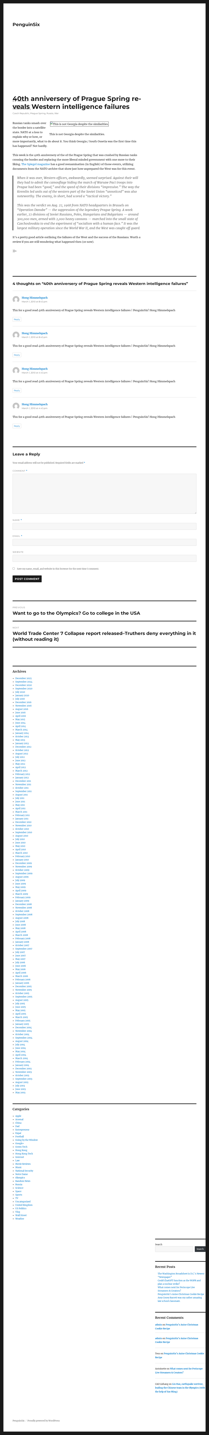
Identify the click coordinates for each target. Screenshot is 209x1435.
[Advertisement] (104, 70)
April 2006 (20, 972)
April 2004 (20, 1055)
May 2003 (20, 1092)
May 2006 (20, 969)
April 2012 (20, 767)
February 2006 (23, 979)
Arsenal (19, 1119)
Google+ (19, 1143)
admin (158, 1324)
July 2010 (20, 839)
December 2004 (23, 1027)
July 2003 (20, 1085)
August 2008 (21, 918)
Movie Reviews (23, 1164)
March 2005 (21, 1017)
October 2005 (22, 993)
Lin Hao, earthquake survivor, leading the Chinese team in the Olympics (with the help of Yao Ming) (180, 1388)
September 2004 (23, 1037)
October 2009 (22, 870)
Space (18, 1191)
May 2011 (20, 805)
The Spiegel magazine (35, 164)
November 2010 (23, 825)
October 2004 (22, 1034)
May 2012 (20, 764)
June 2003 (20, 1089)
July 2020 (20, 692)
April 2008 (20, 931)
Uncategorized (23, 1201)
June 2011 (20, 801)
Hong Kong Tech (24, 1153)
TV (16, 1198)
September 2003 (23, 1079)
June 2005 (20, 1007)
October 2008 (22, 911)
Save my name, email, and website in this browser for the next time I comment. (58, 568)
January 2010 (22, 859)
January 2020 (22, 695)
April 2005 (20, 1013)
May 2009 (20, 887)
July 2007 (20, 952)
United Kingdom (23, 1205)
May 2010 (20, 846)
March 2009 (21, 894)
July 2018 (20, 699)
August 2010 (21, 835)
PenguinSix (26, 24)
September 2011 (23, 791)
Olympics (20, 1177)
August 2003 (21, 1082)
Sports (18, 1194)
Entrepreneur (22, 1129)
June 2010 (20, 842)
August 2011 (21, 794)
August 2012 (21, 753)
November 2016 (23, 705)
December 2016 (23, 702)
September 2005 (23, 996)
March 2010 (21, 853)
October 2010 (22, 829)
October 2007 (22, 945)
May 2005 (20, 1010)
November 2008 (23, 907)
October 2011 (22, 788)
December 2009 (23, 863)
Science (19, 1188)
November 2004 (23, 1031)
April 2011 (20, 808)
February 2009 (23, 897)
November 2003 (23, 1072)
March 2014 (21, 729)
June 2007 (20, 955)
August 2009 (22, 877)
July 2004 (20, 1044)
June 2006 (20, 966)
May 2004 (20, 1051)
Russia (18, 1184)
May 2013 (20, 740)
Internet (19, 1157)
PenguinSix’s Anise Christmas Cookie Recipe (181, 1294)
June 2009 (20, 883)
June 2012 (20, 760)
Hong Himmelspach (35, 297)
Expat (18, 1133)
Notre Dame (21, 1174)
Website (18, 552)
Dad (17, 1126)
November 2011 (23, 784)
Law (17, 1160)
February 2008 (22, 938)
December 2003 (23, 1068)
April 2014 (20, 726)
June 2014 (20, 722)
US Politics (20, 1208)
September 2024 (23, 681)
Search (158, 1244)
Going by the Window (26, 1140)
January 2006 (22, 983)
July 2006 (20, 962)
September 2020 (23, 688)
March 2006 (21, 976)
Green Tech (21, 1146)
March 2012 (21, 770)
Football (19, 1136)
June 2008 (20, 924)
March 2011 (21, 811)
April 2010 (20, 849)
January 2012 (22, 777)
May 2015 (20, 719)
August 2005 (21, 1000)
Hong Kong (21, 1150)
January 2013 (22, 743)
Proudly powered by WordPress (43, 1420)
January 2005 (22, 1024)
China (18, 1123)
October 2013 (22, 736)
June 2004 (20, 1048)
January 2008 (22, 942)
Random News (22, 1181)
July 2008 (20, 921)
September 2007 (23, 948)
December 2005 (23, 986)
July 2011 (19, 798)
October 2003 (22, 1075)
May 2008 (20, 928)
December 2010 (23, 822)
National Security (24, 1170)
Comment (20, 470)
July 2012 (20, 757)
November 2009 (23, 866)
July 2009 (20, 880)
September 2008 (23, 914)
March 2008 (21, 935)
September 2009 (23, 873)
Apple (18, 1116)
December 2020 (23, 685)
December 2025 (23, 678)
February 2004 (22, 1061)
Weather (19, 1218)
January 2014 (22, 733)
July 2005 (20, 1003)
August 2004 (21, 1041)
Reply (17, 319)
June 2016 (20, 712)
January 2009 (22, 901)
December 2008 (23, 904)
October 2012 (22, 750)
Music (18, 1167)
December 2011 (23, 781)
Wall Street (21, 1215)
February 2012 (22, 774)
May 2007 (20, 959)
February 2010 (22, 856)
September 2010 (23, 832)
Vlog (17, 1212)
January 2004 (22, 1065)
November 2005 (23, 990)
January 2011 (21, 818)
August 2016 (21, 709)
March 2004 (21, 1058)
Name (17, 520)
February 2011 (22, 815)
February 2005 (22, 1020)
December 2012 (23, 746)
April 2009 (20, 890)
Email (17, 536)
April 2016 (20, 716)
